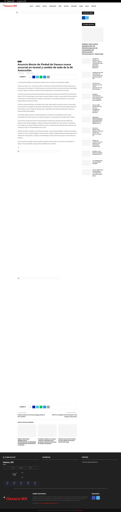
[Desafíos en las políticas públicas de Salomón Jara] (86, 153)
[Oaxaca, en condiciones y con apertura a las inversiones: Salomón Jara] (86, 143)
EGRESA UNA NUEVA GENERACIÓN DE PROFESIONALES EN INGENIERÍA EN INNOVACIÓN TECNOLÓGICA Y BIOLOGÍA (27, 442)
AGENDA (38, 6)
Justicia (66, 6)
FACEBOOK (46, 457)
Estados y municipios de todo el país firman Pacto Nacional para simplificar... (97, 97)
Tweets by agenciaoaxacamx (90, 462)
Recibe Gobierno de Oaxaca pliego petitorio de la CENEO (31, 415)
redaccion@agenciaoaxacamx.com (49, 503)
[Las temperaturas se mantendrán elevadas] (86, 163)
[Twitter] (111, 6)
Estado (45, 6)
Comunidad (52, 6)
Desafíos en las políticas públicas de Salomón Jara (97, 152)
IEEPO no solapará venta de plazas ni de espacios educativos (64, 415)
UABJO (81, 6)
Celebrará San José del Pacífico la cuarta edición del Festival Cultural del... (97, 75)
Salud (87, 6)
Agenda (19, 61)
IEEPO (60, 6)
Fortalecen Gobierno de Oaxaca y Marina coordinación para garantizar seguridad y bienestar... (97, 63)
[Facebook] (110, 6)
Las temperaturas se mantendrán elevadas (97, 162)
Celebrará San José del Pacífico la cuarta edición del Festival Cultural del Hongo (67, 440)
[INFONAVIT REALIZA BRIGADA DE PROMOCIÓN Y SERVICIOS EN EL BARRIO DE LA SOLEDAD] (86, 119)
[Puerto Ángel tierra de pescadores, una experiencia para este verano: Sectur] (86, 172)
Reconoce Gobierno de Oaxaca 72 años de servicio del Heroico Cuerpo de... (97, 131)
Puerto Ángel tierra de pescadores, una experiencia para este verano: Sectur (97, 173)
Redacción (22, 73)
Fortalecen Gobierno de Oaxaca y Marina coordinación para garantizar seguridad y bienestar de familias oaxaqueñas (47, 441)
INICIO (31, 6)
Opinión (93, 6)
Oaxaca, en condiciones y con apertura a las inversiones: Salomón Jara (97, 143)
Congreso (74, 6)
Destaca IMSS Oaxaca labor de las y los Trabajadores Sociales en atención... (97, 108)
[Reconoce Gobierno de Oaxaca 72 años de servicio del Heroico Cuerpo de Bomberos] (86, 130)
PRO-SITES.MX (79, 510)
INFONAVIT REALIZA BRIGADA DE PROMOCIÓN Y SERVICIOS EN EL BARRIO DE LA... (97, 120)
